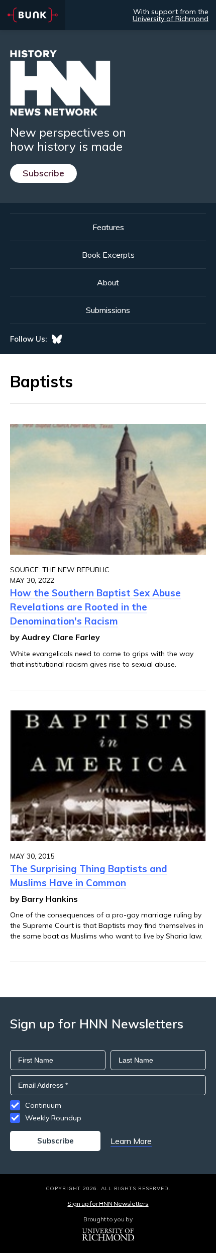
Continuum (43, 1105)
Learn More (131, 1141)
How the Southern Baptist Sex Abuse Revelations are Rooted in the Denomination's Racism (95, 607)
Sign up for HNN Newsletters (107, 1203)
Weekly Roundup (53, 1117)
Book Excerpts (108, 255)
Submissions (108, 310)
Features (108, 227)
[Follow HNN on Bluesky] (57, 339)
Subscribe (43, 173)
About (108, 282)
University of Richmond (170, 18)
